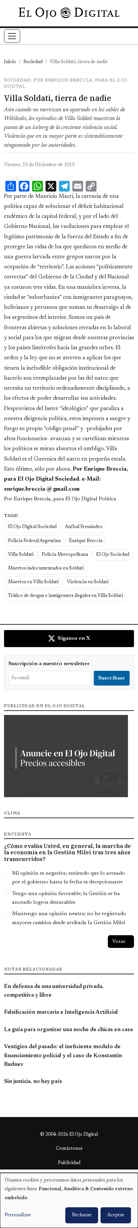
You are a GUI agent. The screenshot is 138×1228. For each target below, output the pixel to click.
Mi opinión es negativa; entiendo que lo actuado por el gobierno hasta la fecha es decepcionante (68, 878)
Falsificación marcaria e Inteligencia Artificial (61, 1012)
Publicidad (69, 1163)
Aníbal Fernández (83, 527)
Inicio (10, 62)
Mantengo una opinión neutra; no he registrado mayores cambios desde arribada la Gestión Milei (69, 918)
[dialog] (69, 1200)
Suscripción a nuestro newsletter (49, 663)
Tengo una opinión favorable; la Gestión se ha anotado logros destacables (66, 898)
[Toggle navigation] (12, 36)
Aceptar (115, 1215)
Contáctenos (69, 1148)
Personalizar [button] (18, 1215)
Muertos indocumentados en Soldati (46, 568)
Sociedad (33, 62)
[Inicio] (69, 13)
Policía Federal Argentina (34, 541)
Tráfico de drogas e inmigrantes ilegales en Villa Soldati (65, 596)
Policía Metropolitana (65, 554)
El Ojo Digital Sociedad (32, 527)
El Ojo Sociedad (112, 554)
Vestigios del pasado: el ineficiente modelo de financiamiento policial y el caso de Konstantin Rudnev (63, 1055)
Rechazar (81, 1215)
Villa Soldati (20, 554)
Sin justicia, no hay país (33, 1081)
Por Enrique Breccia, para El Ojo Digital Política (60, 499)
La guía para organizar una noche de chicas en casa (68, 1029)
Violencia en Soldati (88, 582)
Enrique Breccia (85, 541)
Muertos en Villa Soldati (33, 582)
